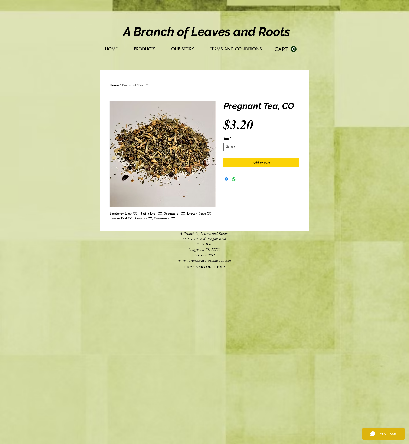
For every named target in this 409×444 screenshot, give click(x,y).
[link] (286, 49)
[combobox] (261, 147)
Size (227, 138)
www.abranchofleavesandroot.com (204, 260)
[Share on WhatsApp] (234, 179)
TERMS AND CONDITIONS (204, 267)
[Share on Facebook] (226, 179)
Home (114, 85)
